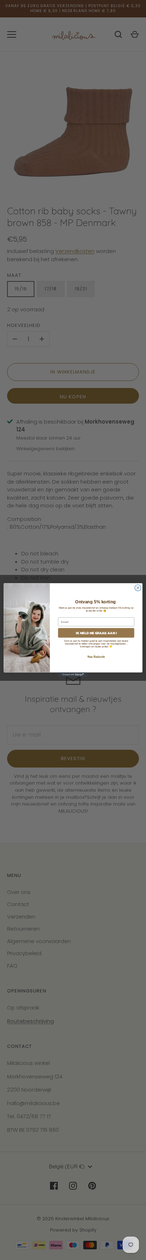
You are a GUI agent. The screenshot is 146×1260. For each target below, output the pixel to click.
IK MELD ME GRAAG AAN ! (96, 633)
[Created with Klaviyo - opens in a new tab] (73, 675)
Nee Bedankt (96, 656)
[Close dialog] (138, 588)
